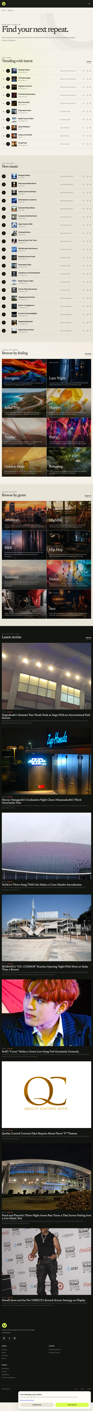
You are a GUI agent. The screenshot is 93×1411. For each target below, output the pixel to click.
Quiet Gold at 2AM (65, 217)
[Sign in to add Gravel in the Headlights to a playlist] (90, 314)
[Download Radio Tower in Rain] (87, 119)
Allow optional (72, 1405)
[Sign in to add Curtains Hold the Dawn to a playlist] (90, 217)
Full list (89, 62)
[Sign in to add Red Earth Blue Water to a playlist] (90, 209)
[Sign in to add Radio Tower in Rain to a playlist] (90, 119)
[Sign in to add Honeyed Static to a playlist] (90, 233)
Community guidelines (8, 1377)
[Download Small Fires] (87, 144)
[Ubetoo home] (43, 4)
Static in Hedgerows (66, 298)
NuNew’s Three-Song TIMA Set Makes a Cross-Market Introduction (42, 884)
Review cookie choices (27, 1400)
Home (3, 10)
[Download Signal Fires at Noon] (87, 330)
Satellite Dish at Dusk (26, 256)
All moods (88, 354)
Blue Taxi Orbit (24, 102)
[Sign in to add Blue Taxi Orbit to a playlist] (90, 103)
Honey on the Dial (25, 135)
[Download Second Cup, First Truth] (87, 241)
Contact (4, 1371)
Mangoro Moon (24, 175)
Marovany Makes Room (27, 183)
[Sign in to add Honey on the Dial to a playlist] (90, 136)
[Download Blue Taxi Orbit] (87, 103)
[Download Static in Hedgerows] (87, 306)
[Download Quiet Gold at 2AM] (87, 225)
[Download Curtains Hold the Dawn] (87, 217)
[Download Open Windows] (87, 127)
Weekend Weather (25, 321)
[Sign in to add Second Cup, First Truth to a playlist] (90, 241)
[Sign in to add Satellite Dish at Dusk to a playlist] (90, 257)
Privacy (82, 1389)
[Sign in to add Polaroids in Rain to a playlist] (90, 111)
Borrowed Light (65, 144)
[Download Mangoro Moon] (87, 176)
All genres (88, 496)
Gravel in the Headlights (27, 313)
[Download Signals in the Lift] (87, 87)
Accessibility (5, 1374)
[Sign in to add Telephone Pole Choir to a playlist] (90, 298)
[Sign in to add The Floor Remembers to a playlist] (90, 95)
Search (4, 1352)
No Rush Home (24, 70)
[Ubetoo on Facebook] (9, 1338)
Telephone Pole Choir (26, 297)
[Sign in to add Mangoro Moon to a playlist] (90, 176)
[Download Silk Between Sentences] (87, 249)
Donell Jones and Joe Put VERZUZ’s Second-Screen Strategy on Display (43, 1300)
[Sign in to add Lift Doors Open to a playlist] (90, 79)
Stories (4, 1358)
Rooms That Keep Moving (68, 71)
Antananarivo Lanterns (27, 199)
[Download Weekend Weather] (87, 322)
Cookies (89, 1389)
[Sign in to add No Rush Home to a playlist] (90, 71)
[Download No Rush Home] (87, 71)
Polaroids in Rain (24, 110)
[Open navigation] (89, 3)
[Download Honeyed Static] (87, 233)
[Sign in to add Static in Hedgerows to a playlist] (90, 306)
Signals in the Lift (25, 86)
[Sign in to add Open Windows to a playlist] (90, 127)
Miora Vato (21, 177)
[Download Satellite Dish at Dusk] (87, 257)
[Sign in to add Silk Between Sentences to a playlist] (90, 249)
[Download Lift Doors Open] (87, 79)
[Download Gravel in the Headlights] (87, 314)
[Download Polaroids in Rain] (87, 111)
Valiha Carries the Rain (27, 191)
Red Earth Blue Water (66, 176)
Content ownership (54, 1349)
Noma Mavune (22, 72)
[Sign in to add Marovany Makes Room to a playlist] (90, 184)
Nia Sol (20, 129)
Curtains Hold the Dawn (27, 216)
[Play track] (8, 71)
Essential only (37, 1405)
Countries (5, 1355)
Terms (76, 1389)
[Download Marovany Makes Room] (87, 184)
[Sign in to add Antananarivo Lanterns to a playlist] (90, 200)
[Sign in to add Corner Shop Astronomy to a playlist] (90, 290)
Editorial (88, 638)
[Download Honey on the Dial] (87, 136)
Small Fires (22, 143)
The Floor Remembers (26, 94)
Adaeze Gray (22, 218)
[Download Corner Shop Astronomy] (87, 290)
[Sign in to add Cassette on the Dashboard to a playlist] (90, 274)
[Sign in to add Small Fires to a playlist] (90, 144)
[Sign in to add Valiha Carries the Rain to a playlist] (90, 192)
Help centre (5, 1368)
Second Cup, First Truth (27, 240)
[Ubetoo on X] (4, 1338)
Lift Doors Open (24, 78)
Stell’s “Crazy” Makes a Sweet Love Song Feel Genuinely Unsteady (40, 1051)
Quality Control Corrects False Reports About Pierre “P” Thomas (39, 1133)
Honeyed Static (24, 232)
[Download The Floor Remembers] (87, 95)
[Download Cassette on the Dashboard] (87, 274)
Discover (4, 1349)
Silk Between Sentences (27, 248)
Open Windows (24, 127)
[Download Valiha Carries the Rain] (87, 192)
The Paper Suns (23, 113)
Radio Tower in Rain (25, 118)
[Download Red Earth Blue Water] (87, 209)
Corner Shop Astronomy (27, 289)
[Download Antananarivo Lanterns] (87, 200)
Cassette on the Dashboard (29, 273)
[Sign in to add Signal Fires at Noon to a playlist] (90, 330)
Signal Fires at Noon (26, 329)
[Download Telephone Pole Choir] (87, 298)
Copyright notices (54, 1352)
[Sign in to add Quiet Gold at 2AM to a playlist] (90, 225)
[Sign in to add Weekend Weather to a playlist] (90, 322)
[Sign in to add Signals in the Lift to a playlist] (90, 87)
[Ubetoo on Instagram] (14, 1338)
